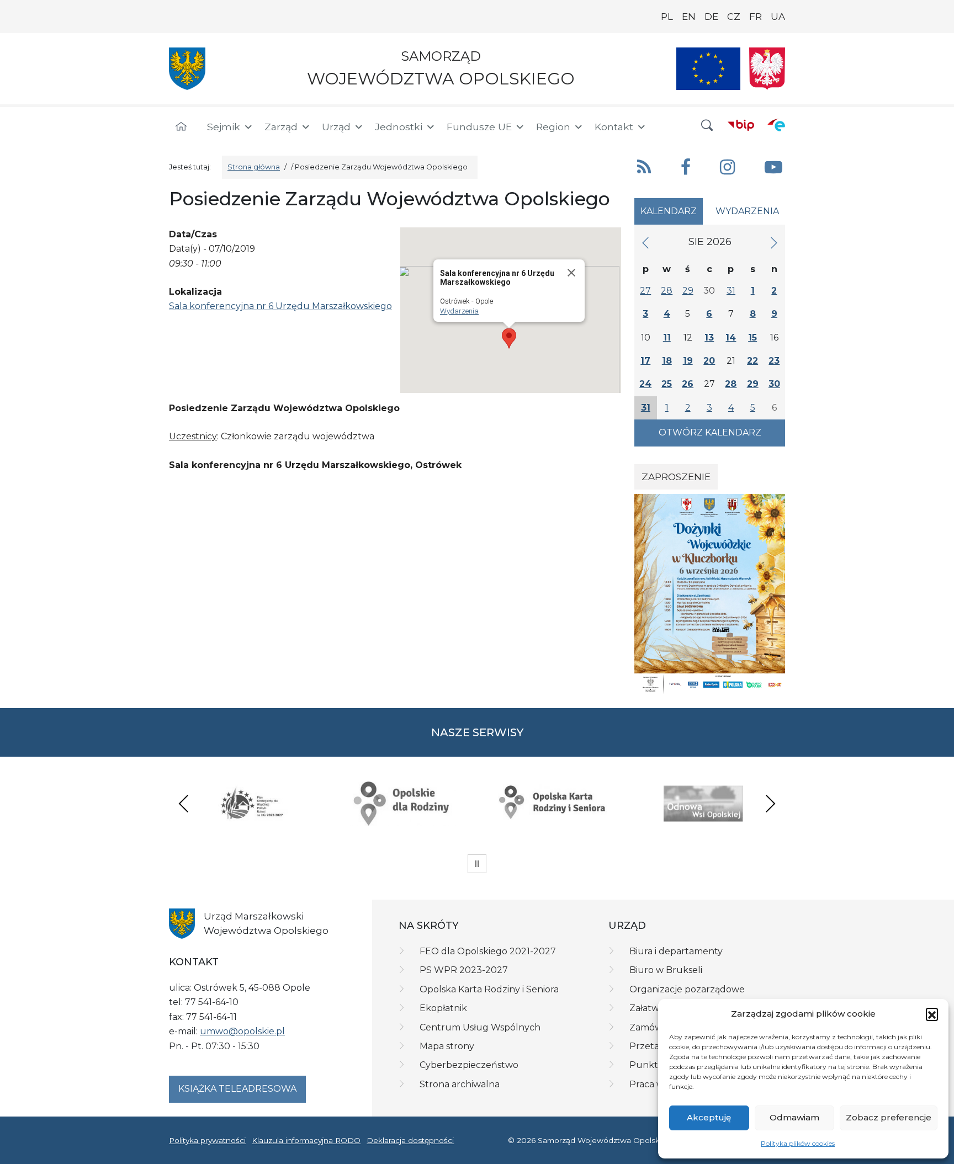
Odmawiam (794, 1117)
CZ (733, 16)
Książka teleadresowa (237, 1088)
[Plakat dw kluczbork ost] (709, 593)
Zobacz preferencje (888, 1117)
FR (755, 16)
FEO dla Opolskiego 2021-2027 (488, 951)
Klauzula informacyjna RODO (306, 1140)
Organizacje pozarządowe (687, 989)
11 (667, 337)
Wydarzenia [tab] (747, 211)
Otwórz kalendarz (710, 432)
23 (774, 360)
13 (709, 337)
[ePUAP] (776, 125)
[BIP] (741, 125)
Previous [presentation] (184, 803)
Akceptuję (709, 1117)
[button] (931, 1013)
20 (709, 360)
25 (666, 384)
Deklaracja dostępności (410, 1140)
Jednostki (398, 126)
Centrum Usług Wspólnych (480, 1027)
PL (667, 16)
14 (730, 337)
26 (687, 384)
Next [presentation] (770, 803)
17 (645, 360)
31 (731, 290)
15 (752, 337)
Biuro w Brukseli (665, 970)
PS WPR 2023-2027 (464, 970)
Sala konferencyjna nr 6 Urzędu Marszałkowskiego (280, 306)
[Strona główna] (181, 127)
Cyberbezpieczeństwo (469, 1065)
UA (778, 16)
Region (553, 126)
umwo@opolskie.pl (242, 1031)
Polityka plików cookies (798, 1143)
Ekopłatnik (443, 1008)
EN (689, 16)
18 (667, 360)
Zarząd (281, 126)
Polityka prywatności (207, 1140)
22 (752, 360)
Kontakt (614, 126)
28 (666, 290)
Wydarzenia (459, 311)
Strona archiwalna (460, 1084)
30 (774, 384)
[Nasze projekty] (708, 68)
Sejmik (223, 126)
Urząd (336, 126)
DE (711, 16)
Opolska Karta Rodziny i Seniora (489, 989)
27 (645, 290)
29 (687, 290)
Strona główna (253, 167)
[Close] (571, 272)
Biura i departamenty (676, 951)
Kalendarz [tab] (668, 211)
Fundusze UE (479, 126)
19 (688, 360)
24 (645, 384)
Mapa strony (447, 1046)
